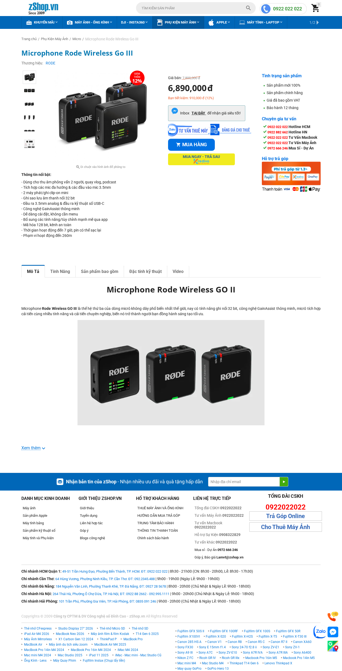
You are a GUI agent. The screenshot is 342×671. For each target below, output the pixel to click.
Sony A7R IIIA (278, 652)
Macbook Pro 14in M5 (299, 658)
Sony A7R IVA (253, 652)
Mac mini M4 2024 (37, 655)
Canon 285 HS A (189, 642)
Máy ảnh (29, 508)
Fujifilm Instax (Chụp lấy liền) (104, 660)
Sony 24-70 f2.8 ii (244, 647)
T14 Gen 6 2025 (147, 634)
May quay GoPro (189, 668)
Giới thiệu (87, 508)
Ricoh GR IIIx (230, 658)
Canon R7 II (279, 642)
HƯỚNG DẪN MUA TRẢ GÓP (158, 516)
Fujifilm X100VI (188, 636)
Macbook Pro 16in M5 (261, 658)
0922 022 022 (287, 8)
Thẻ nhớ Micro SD (112, 628)
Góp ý (84, 531)
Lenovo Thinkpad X (278, 663)
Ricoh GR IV (207, 658)
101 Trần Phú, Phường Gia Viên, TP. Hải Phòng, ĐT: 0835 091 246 (107, 601)
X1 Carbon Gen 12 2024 (76, 639)
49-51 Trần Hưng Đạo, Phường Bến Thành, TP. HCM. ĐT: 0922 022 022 (115, 571)
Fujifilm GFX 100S (257, 631)
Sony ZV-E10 (228, 652)
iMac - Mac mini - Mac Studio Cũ (138, 655)
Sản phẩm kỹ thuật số (39, 531)
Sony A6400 (302, 652)
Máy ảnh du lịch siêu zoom (68, 644)
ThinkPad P (108, 639)
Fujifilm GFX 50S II (190, 631)
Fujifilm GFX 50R (288, 631)
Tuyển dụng (88, 516)
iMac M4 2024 (128, 650)
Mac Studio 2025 (70, 655)
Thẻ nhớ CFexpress (38, 628)
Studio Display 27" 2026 (75, 628)
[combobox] (196, 8)
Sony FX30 (185, 647)
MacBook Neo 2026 (70, 634)
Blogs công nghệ (92, 538)
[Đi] (283, 481)
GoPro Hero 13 (218, 668)
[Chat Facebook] (333, 632)
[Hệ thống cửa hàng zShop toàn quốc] (333, 646)
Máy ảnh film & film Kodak (110, 634)
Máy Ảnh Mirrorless (38, 639)
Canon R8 (235, 642)
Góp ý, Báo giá (219, 557)
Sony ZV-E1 (271, 647)
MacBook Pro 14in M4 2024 (44, 650)
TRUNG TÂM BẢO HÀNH (155, 523)
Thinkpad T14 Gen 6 (244, 663)
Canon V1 (214, 642)
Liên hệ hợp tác (91, 523)
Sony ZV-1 (292, 647)
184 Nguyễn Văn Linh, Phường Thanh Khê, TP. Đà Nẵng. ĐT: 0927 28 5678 (111, 586)
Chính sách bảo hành (153, 538)
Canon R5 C (256, 642)
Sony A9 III (185, 652)
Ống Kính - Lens (35, 660)
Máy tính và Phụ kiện (38, 538)
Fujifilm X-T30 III (294, 636)
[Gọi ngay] (333, 617)
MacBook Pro (133, 639)
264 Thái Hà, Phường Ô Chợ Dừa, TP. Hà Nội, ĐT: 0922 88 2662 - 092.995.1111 (111, 594)
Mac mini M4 (186, 663)
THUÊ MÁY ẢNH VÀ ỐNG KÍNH (160, 508)
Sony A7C (206, 652)
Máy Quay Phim (64, 660)
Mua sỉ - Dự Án (216, 550)
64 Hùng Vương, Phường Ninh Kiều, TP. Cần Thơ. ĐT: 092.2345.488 (105, 579)
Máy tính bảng (33, 523)
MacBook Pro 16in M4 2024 (91, 650)
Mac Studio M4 (213, 663)
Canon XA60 (302, 642)
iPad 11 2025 (98, 655)
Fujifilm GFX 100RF (224, 631)
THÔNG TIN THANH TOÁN (157, 531)
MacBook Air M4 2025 (110, 644)
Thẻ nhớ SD (140, 628)
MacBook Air (33, 644)
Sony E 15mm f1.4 (212, 647)
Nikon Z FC (185, 658)
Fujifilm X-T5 (268, 636)
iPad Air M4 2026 (36, 634)
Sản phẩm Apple (35, 516)
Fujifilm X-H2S (242, 636)
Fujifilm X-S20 (216, 636)
